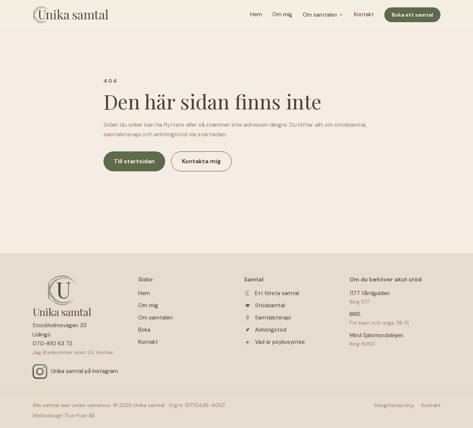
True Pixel (75, 415)
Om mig (282, 14)
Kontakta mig (201, 161)
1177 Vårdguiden (370, 293)
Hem (256, 14)
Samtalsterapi (273, 317)
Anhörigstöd (270, 329)
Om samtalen (320, 14)
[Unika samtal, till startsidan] (71, 15)
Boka (144, 329)
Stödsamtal (270, 305)
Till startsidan (134, 161)
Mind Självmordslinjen (376, 335)
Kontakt (364, 14)
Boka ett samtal (412, 14)
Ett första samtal (277, 293)
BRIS (355, 314)
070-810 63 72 (52, 343)
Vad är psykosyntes (280, 342)
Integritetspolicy (394, 405)
